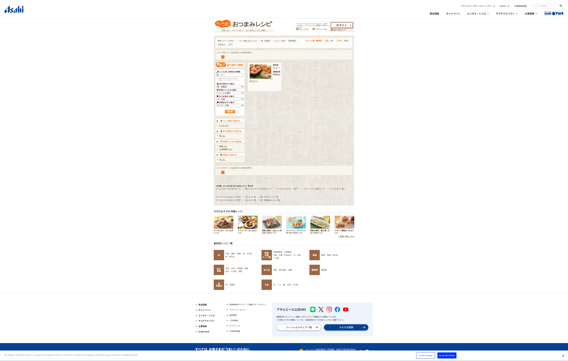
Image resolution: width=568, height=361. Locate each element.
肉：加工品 (230, 257)
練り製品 (282, 270)
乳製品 (232, 285)
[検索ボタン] (561, 5)
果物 (315, 255)
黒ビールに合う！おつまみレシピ (258, 189)
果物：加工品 (332, 255)
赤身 (227, 268)
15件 (339, 41)
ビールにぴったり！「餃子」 (287, 189)
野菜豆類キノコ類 (267, 255)
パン (279, 285)
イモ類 (276, 258)
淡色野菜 (288, 252)
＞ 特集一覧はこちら (346, 236)
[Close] (563, 356)
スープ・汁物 (279, 41)
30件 (346, 41)
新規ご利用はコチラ (340, 30)
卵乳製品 (219, 284)
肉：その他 (247, 254)
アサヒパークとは (321, 29)
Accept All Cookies (447, 355)
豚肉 (233, 254)
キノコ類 (296, 255)
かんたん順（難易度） (314, 41)
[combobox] (546, 5)
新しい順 (329, 41)
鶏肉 (239, 254)
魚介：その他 (231, 271)
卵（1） (222, 136)
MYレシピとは (303, 29)
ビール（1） (224, 125)
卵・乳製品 (265, 41)
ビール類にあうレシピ (248, 41)
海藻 (246, 268)
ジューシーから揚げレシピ (314, 189)
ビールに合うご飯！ (338, 189)
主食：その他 (292, 285)
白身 (233, 268)
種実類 (315, 270)
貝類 (240, 271)
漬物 (290, 270)
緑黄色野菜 (277, 252)
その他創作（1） (226, 149)
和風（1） (223, 146)
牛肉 (227, 254)
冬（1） (222, 160)
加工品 (267, 270)
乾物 (275, 270)
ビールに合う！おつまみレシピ (228, 189)
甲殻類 (239, 268)
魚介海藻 (219, 270)
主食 (267, 285)
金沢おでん (253, 81)
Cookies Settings (426, 355)
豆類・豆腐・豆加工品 (282, 255)
